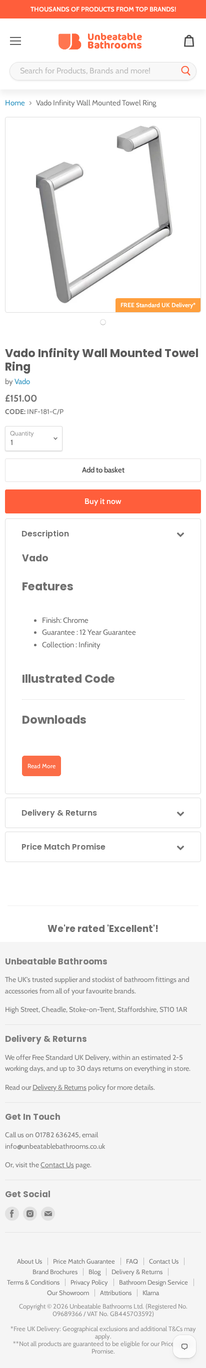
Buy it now (103, 501)
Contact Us (57, 1164)
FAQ (132, 1261)
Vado (22, 381)
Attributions (116, 1293)
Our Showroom (68, 1293)
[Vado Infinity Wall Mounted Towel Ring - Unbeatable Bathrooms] (103, 322)
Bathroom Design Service (153, 1282)
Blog (94, 1272)
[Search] (186, 71)
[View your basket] (189, 41)
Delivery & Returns (59, 1087)
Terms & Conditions (33, 1282)
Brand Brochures (55, 1272)
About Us (29, 1261)
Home (15, 103)
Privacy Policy (89, 1282)
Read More (42, 766)
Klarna (150, 1293)
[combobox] (93, 71)
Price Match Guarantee (84, 1261)
